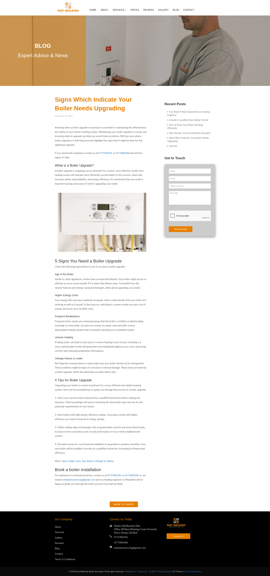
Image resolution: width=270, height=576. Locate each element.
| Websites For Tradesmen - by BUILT (141, 571)
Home (93, 10)
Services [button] (119, 10)
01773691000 (123, 153)
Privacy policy (165, 571)
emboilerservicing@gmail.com (79, 479)
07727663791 (105, 153)
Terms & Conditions (65, 559)
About (104, 10)
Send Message (180, 229)
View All (172, 146)
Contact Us (178, 536)
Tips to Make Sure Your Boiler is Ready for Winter (88, 461)
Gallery (163, 10)
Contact (187, 10)
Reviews (148, 10)
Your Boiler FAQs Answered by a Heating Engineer (188, 113)
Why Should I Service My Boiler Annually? (189, 133)
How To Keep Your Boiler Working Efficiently (185, 126)
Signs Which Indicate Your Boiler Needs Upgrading (188, 139)
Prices (134, 10)
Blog (176, 10)
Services (59, 532)
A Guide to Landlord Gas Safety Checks (188, 120)
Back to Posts (124, 504)
